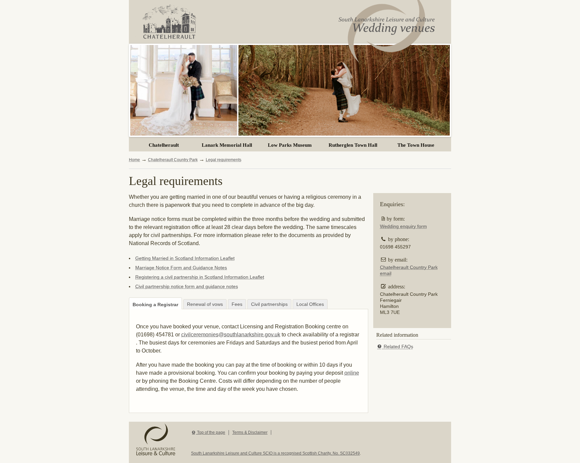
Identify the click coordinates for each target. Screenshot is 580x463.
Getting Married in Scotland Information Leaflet (185, 258)
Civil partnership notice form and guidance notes (186, 286)
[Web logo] (387, 31)
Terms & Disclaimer (250, 432)
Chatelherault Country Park (173, 159)
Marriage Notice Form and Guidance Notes (181, 267)
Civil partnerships (269, 304)
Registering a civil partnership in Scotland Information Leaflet (199, 277)
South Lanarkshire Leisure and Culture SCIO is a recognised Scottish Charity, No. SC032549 (275, 453)
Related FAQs (397, 346)
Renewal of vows (205, 304)
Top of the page (210, 432)
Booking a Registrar (155, 304)
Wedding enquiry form (403, 226)
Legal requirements (223, 159)
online (351, 373)
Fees (237, 304)
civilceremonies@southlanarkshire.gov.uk (230, 334)
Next (135, 89)
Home (134, 159)
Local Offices (310, 304)
